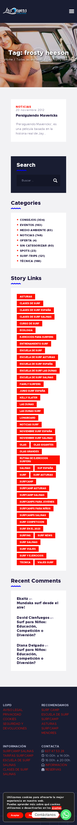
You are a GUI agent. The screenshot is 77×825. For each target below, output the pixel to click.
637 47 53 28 (54, 751)
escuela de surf (31, 350)
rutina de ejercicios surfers (34, 460)
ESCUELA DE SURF (55, 714)
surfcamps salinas (33, 515)
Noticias (23, 107)
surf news (45, 535)
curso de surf (29, 323)
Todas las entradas (29, 59)
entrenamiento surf (34, 343)
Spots (25, 250)
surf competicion (32, 522)
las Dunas (27, 404)
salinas (25, 468)
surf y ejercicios (31, 555)
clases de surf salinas (36, 316)
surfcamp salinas (32, 495)
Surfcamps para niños (35, 508)
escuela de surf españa (36, 364)
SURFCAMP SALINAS (18, 751)
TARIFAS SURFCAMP (18, 755)
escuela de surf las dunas (38, 370)
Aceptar (15, 815)
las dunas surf (30, 411)
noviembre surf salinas (36, 438)
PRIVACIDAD (12, 714)
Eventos (27, 225)
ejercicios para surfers (36, 337)
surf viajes (28, 549)
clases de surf (30, 303)
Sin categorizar (33, 245)
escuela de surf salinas (36, 377)
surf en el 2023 (30, 528)
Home (9, 59)
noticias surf (29, 424)
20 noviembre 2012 (30, 110)
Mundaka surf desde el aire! (37, 605)
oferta (26, 240)
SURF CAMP (50, 710)
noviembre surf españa (36, 431)
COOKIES (9, 719)
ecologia (26, 330)
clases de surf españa (35, 310)
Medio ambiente (33, 230)
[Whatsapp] (66, 814)
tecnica (25, 562)
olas (23, 444)
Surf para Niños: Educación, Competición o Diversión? (31, 628)
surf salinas (29, 542)
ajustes (56, 808)
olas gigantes (44, 444)
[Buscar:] (38, 180)
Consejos (28, 220)
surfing (25, 535)
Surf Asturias (43, 474)
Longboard (27, 417)
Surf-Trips (29, 256)
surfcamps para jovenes (37, 501)
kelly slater (28, 397)
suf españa (45, 468)
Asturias (26, 296)
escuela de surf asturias (37, 357)
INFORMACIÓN (56, 765)
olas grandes (29, 451)
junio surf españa (32, 390)
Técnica (26, 261)
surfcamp (26, 481)
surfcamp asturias (33, 488)
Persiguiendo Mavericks (36, 115)
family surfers (30, 384)
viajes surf (46, 562)
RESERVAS (53, 769)
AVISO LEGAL (13, 710)
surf (23, 474)
